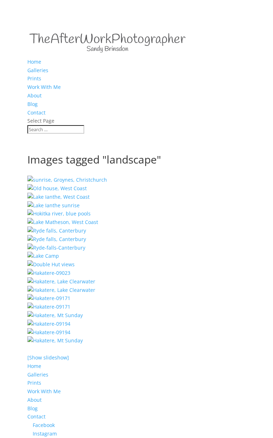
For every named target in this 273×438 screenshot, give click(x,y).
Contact (36, 112)
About (34, 95)
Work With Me (44, 87)
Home (34, 61)
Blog (32, 104)
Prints (34, 78)
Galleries (37, 70)
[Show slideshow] (48, 357)
